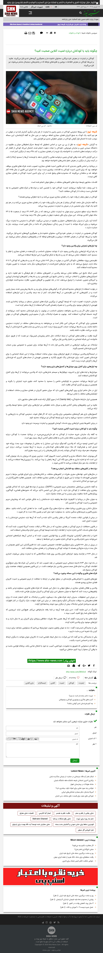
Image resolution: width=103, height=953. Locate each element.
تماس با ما (24, 7)
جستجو (33, 916)
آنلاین (53, 683)
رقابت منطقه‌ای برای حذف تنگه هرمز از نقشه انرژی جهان (74, 857)
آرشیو (81, 916)
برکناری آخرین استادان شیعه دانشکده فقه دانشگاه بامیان (74, 780)
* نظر (94, 744)
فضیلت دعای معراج (27, 813)
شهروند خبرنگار (37, 7)
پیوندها (74, 916)
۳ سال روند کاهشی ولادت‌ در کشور (78, 903)
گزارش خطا (89, 677)
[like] (75, 678)
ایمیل (94, 733)
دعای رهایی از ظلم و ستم (85, 813)
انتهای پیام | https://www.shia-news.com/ (51, 661)
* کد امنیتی (92, 738)
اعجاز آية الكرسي (45, 813)
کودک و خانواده (74, 33)
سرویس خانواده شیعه (89, 33)
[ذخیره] (33, 33)
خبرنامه (25, 916)
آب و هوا (66, 916)
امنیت (62, 683)
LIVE (47, 7)
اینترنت (81, 683)
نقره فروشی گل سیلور (86, 830)
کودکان (71, 683)
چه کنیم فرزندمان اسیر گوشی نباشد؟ (80, 703)
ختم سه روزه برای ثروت (85, 818)
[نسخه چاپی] (26, 33)
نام (95, 727)
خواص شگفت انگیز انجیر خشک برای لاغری (78, 861)
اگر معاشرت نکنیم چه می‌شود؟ (83, 845)
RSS (19, 916)
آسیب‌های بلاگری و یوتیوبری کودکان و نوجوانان (76, 699)
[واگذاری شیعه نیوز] (51, 23)
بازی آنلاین (29, 683)
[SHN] (11, 11)
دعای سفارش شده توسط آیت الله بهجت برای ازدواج (31, 824)
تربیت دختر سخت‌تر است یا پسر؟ (81, 695)
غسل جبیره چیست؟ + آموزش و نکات (77, 907)
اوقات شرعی (57, 916)
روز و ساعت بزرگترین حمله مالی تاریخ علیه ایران (76, 853)
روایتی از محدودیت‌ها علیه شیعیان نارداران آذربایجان (72, 899)
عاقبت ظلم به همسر (63, 813)
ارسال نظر (59, 678)
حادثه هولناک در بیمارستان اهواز (82, 784)
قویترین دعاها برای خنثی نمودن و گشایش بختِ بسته (74, 824)
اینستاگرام (42, 683)
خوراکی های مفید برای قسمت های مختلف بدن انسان (74, 796)
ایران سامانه (46, 950)
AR (56, 7)
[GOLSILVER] (50, 876)
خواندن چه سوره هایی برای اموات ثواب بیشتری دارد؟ (75, 788)
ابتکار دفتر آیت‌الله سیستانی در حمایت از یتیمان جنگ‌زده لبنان (71, 776)
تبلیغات (48, 916)
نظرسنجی (40, 916)
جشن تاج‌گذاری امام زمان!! (84, 849)
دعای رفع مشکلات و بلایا (62, 818)
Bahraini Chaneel (40, 818)
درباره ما (97, 916)
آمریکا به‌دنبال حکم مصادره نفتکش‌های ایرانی (78, 792)
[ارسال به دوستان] (29, 33)
